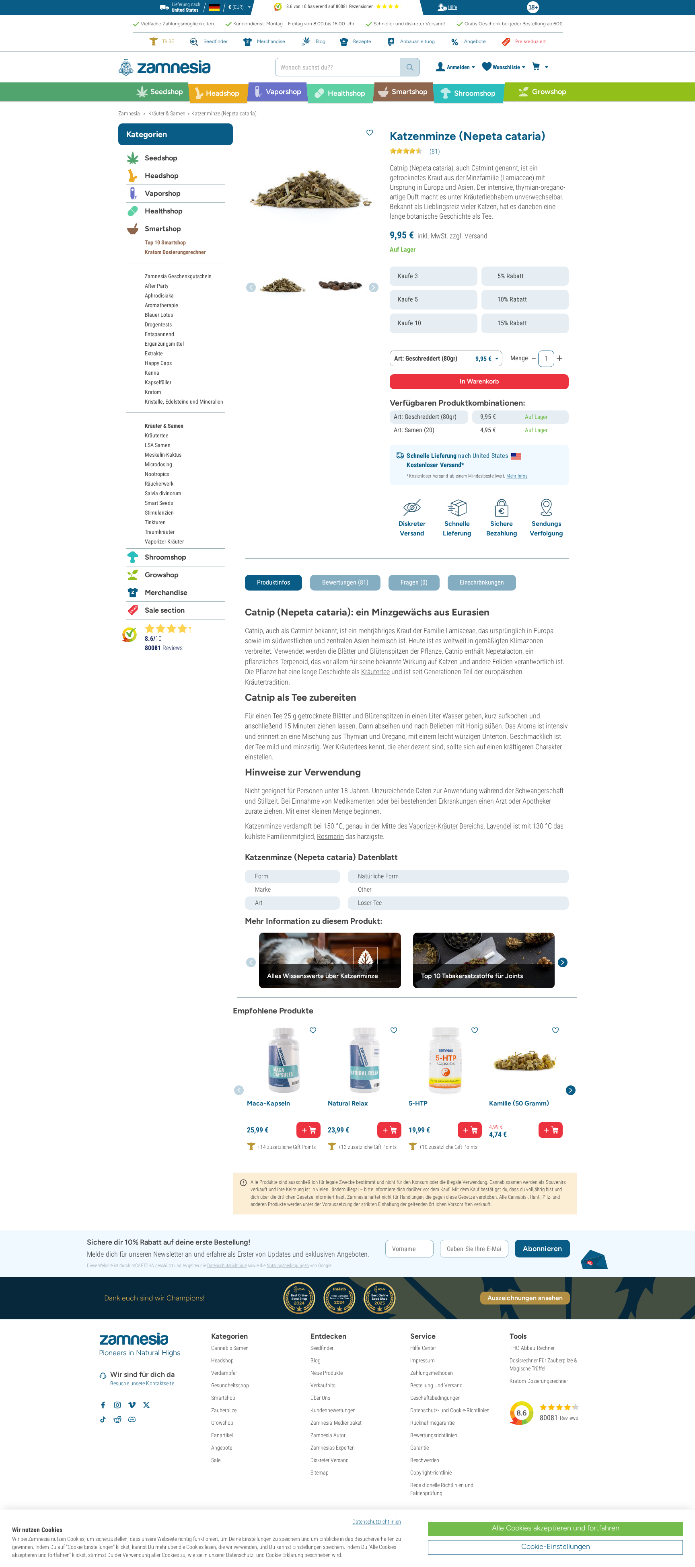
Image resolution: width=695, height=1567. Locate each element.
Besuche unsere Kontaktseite (142, 1383)
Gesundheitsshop (230, 1385)
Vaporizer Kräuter (164, 541)
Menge (519, 358)
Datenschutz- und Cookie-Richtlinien (449, 1410)
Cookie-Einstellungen (555, 1546)
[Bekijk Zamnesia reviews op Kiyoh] (129, 634)
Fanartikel (222, 1435)
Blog (315, 1360)
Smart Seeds (159, 503)
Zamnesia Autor (327, 1435)
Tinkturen (155, 522)
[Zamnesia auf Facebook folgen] (103, 1405)
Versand (476, 236)
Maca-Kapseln (268, 1103)
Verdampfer (224, 1373)
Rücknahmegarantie (432, 1422)
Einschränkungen (482, 582)
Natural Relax (348, 1103)
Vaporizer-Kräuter (433, 826)
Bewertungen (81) (345, 582)
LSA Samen (158, 445)
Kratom (153, 392)
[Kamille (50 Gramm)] (526, 1060)
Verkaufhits (322, 1385)
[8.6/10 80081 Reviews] (171, 628)
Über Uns (320, 1398)
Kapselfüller (158, 382)
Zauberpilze (223, 1410)
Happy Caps (158, 363)
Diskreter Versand (329, 1460)
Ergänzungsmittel (164, 343)
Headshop (162, 175)
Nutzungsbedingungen (288, 1265)
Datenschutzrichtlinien (376, 1521)
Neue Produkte (326, 1373)
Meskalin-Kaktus (163, 454)
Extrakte (154, 353)
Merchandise (166, 592)
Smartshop (163, 228)
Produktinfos (273, 582)
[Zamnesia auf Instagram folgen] (117, 1405)
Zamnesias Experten (332, 1447)
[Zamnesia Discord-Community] (132, 1419)
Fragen (414, 582)
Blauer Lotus (159, 315)
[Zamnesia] (190, 67)
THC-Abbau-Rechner (532, 1348)
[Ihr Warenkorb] (541, 67)
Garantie (419, 1447)
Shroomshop (165, 557)
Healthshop (164, 211)
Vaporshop (163, 193)
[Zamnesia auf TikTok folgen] (103, 1419)
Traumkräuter (160, 532)
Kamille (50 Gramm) (519, 1103)
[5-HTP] (445, 1060)
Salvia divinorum (163, 493)
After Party (157, 286)
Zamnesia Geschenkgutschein (178, 276)
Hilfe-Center (423, 1348)
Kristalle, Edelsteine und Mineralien (184, 401)
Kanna (152, 372)
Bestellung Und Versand (436, 1385)
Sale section (165, 610)
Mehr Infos (516, 476)
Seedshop (161, 158)
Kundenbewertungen (333, 1410)
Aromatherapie (161, 305)
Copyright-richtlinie (431, 1472)
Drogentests (158, 324)
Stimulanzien (159, 512)
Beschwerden (424, 1460)
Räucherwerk (159, 483)
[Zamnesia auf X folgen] (146, 1405)
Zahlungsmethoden (431, 1373)
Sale (215, 1460)
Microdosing (158, 464)
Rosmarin (330, 836)
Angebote (221, 1447)
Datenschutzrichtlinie (227, 1265)
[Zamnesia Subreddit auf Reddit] (117, 1419)
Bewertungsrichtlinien (433, 1435)
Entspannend (159, 334)
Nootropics (157, 474)
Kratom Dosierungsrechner (175, 252)
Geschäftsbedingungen (435, 1398)
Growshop (162, 574)
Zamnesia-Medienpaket (336, 1422)
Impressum (422, 1360)
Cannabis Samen (230, 1348)
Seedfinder (321, 1348)
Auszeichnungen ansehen (525, 1298)
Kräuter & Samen (164, 426)
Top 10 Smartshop (165, 242)
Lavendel (499, 826)
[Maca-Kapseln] (284, 1060)
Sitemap (319, 1472)
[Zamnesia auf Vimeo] (132, 1405)
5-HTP (418, 1103)
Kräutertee (375, 671)
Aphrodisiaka (159, 295)
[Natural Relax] (364, 1060)
